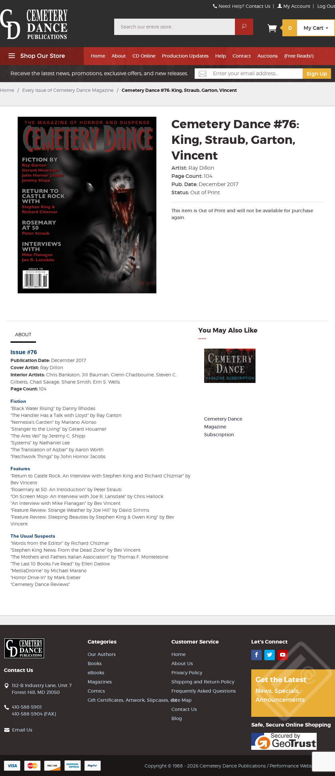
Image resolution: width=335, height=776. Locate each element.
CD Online (143, 56)
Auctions (267, 56)
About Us (182, 663)
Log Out (326, 6)
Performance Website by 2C (300, 765)
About (119, 56)
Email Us (22, 730)
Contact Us (258, 6)
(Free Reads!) (298, 56)
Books (95, 663)
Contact (242, 56)
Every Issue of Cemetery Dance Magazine (68, 90)
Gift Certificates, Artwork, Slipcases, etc (133, 700)
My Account (296, 6)
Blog (176, 718)
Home (98, 56)
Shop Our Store (42, 56)
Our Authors (102, 654)
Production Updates (185, 56)
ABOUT (23, 334)
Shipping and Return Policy (202, 682)
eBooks (96, 673)
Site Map (181, 700)
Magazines (100, 682)
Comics (96, 691)
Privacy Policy (186, 673)
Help (220, 56)
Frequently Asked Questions (203, 691)
